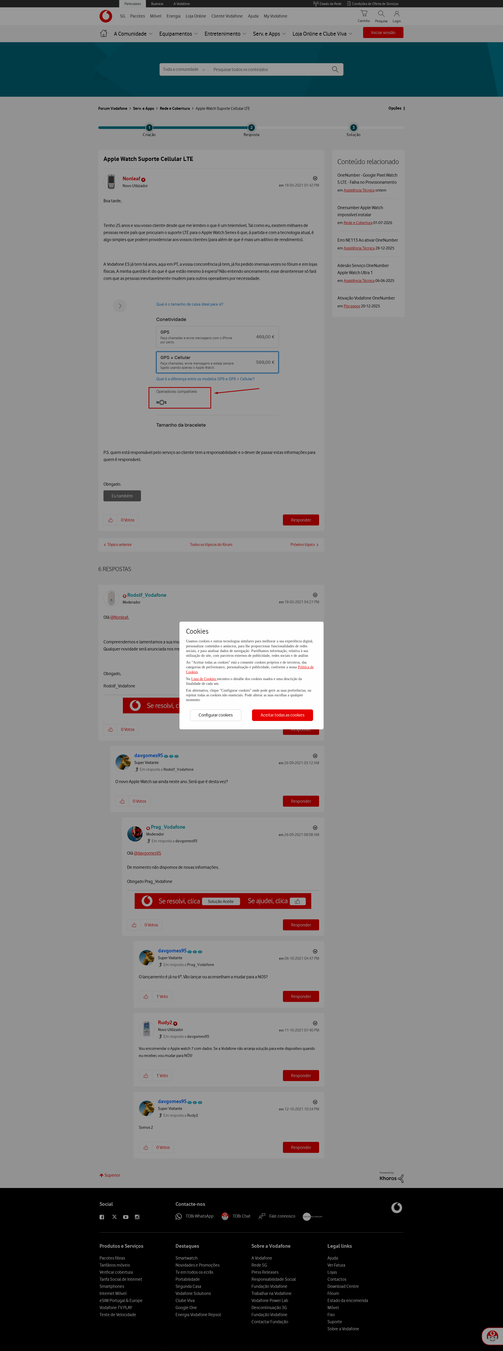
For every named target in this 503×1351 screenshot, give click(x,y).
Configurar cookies (216, 715)
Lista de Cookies (204, 679)
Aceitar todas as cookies (282, 715)
